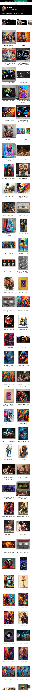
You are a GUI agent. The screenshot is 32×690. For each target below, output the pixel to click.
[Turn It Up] (23, 339)
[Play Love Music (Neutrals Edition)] (9, 396)
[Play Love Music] (23, 283)
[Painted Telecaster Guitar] (9, 150)
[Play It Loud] (23, 74)
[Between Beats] (9, 617)
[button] (16, 1)
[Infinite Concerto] (23, 150)
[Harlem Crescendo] (9, 451)
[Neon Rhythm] (9, 339)
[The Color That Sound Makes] (23, 188)
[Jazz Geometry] (9, 599)
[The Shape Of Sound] (23, 671)
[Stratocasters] (23, 131)
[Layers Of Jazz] (23, 635)
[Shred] (23, 37)
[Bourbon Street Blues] (9, 357)
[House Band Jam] (9, 245)
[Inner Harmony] (9, 188)
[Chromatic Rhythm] (9, 653)
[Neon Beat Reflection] (9, 508)
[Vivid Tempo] (23, 415)
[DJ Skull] (9, 415)
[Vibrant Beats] (23, 321)
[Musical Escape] (23, 225)
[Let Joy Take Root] (23, 581)
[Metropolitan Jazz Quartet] (9, 376)
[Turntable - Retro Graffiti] (9, 488)
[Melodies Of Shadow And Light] (23, 376)
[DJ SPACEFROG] (23, 563)
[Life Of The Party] (9, 321)
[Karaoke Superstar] (23, 396)
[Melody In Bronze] (23, 469)
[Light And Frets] (9, 283)
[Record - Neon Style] (9, 635)
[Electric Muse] (23, 170)
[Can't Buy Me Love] (9, 581)
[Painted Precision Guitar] (9, 225)
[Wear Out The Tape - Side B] (23, 544)
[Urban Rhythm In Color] (9, 671)
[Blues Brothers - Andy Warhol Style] (23, 112)
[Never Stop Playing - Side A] (9, 301)
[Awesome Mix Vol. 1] (23, 207)
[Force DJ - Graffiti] (9, 92)
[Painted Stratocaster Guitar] (23, 92)
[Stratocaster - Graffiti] (9, 131)
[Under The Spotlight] (9, 433)
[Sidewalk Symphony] (23, 508)
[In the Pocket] (23, 599)
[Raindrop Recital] (23, 245)
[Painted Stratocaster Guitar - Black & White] (23, 263)
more (22, 13)
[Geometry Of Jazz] (23, 301)
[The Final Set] (23, 451)
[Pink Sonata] (23, 526)
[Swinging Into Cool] (23, 357)
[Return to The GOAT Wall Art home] (16, 4)
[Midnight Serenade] (23, 433)
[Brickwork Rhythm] (9, 207)
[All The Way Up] (9, 263)
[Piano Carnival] (9, 37)
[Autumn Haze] (23, 617)
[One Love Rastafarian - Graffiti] (23, 488)
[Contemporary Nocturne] (9, 469)
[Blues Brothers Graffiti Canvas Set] (23, 55)
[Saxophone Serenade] (9, 170)
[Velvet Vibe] (23, 653)
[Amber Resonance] (9, 544)
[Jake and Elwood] (9, 74)
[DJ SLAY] (9, 563)
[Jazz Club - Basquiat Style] (9, 55)
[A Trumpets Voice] (9, 112)
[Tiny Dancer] (9, 526)
